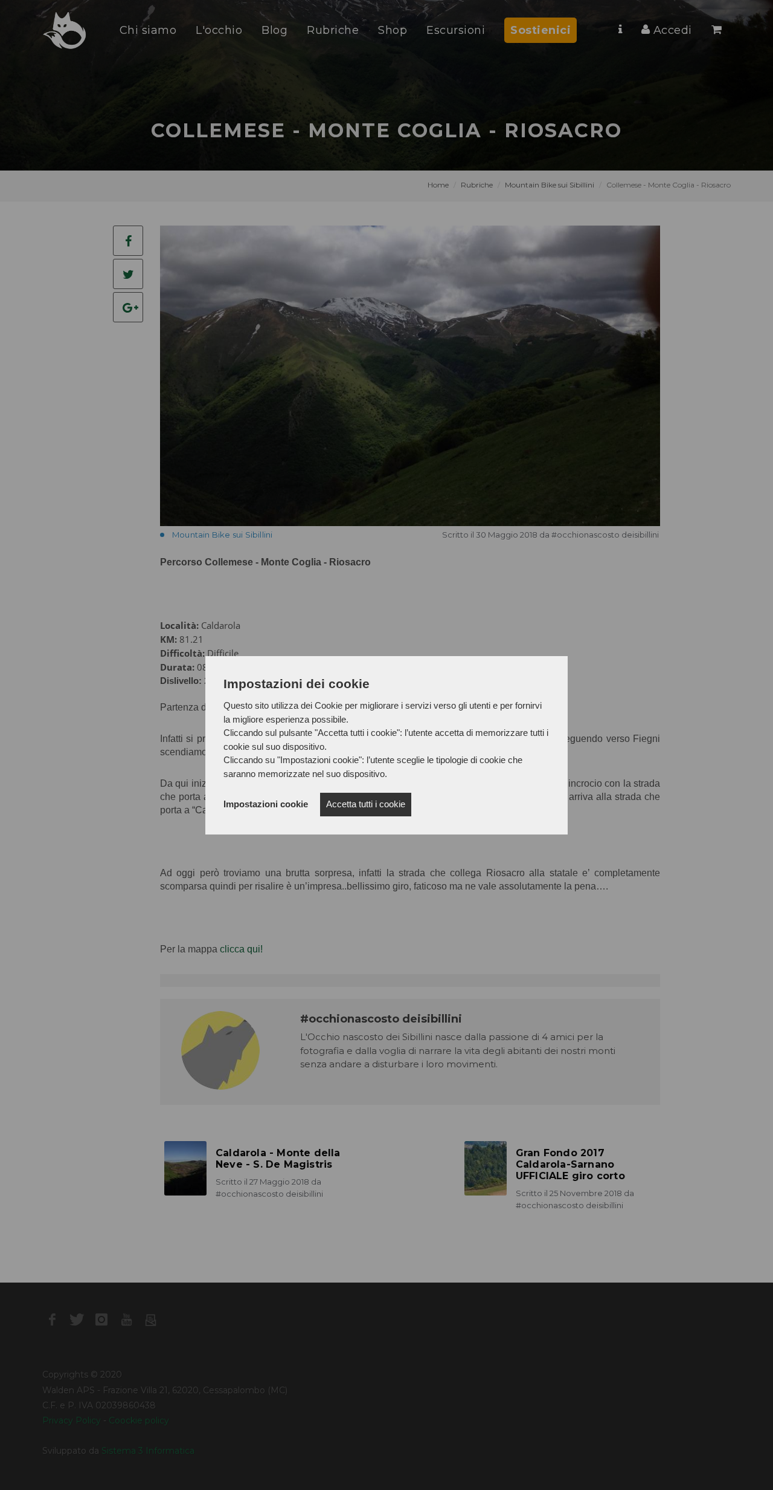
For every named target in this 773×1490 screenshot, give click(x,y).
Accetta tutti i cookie (365, 804)
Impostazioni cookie (265, 804)
